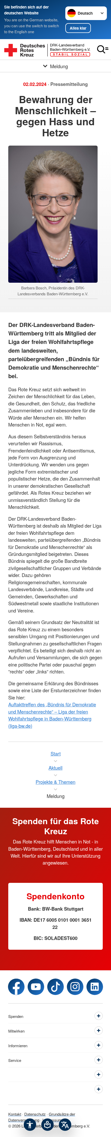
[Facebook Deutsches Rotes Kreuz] (16, 987)
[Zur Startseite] (47, 49)
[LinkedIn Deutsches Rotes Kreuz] (94, 987)
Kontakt (14, 1114)
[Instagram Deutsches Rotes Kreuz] (75, 987)
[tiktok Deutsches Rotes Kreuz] (55, 987)
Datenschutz (35, 1114)
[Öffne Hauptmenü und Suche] (103, 49)
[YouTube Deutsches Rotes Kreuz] (36, 987)
